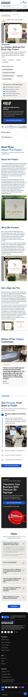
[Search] (24, 6)
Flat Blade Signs (14, 14)
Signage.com (5, 694)
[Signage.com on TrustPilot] (16, 632)
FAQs (2, 661)
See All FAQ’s (14, 606)
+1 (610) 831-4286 (5, 674)
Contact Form (5, 671)
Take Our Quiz (5, 650)
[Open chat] (25, 693)
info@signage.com (6, 677)
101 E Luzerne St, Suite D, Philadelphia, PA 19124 (7, 680)
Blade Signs (7, 14)
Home (2, 14)
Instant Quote (5, 639)
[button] (25, 2)
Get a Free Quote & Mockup (14, 120)
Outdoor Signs (5, 645)
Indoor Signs (4, 647)
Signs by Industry (5, 642)
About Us (3, 658)
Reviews (3, 663)
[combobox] (14, 6)
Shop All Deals (14, 10)
